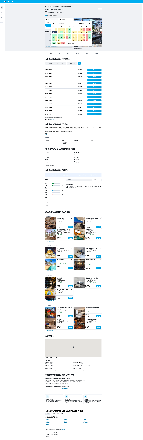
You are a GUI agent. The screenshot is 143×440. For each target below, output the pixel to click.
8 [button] (56, 32)
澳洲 (48, 6)
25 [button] (64, 37)
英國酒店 (84, 421)
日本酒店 (47, 421)
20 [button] (69, 35)
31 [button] (86, 40)
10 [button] (61, 32)
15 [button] (56, 35)
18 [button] (64, 35)
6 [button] (69, 29)
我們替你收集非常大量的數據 (52, 434)
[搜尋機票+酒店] (1, 12)
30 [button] (58, 40)
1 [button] (56, 29)
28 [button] (53, 40)
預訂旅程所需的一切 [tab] (60, 413)
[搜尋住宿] (1, 7)
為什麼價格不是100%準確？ (51, 436)
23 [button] (58, 37)
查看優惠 (70, 226)
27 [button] (69, 37)
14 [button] (53, 35)
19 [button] (66, 35)
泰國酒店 (47, 424)
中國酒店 (84, 419)
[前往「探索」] (1, 14)
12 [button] (66, 32)
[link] (50, 241)
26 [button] (66, 37)
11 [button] (64, 32)
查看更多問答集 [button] (65, 388)
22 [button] (56, 37)
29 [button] (56, 40)
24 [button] (61, 37)
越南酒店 (65, 422)
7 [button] (53, 32)
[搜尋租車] (1, 10)
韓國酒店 (65, 421)
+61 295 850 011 (48, 13)
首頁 (45, 6)
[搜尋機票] (1, 5)
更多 (46, 134)
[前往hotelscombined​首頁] (8, 1)
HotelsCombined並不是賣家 (51, 432)
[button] (2, 2)
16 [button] (58, 35)
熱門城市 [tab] (53, 413)
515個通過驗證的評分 (52, 15)
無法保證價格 (63, 429)
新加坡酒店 (48, 422)
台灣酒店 (65, 419)
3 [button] (61, 29)
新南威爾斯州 (55, 6)
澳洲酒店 (47, 419)
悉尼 (61, 6)
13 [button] (69, 32)
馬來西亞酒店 (85, 422)
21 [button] (53, 37)
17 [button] (61, 35)
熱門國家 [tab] (47, 413)
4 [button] (64, 29)
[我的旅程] (1, 18)
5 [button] (73, 32)
